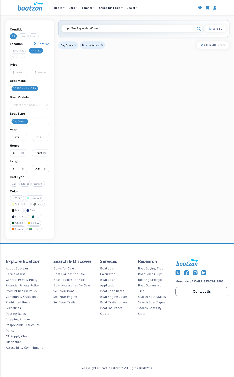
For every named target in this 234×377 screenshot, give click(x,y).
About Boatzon (17, 268)
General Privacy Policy (21, 280)
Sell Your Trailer (65, 302)
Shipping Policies (18, 319)
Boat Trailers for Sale (69, 280)
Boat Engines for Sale (69, 274)
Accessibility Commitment (24, 348)
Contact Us (202, 292)
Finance (87, 7)
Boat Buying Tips (150, 268)
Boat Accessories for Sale (71, 285)
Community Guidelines (22, 297)
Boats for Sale (63, 268)
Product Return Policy (21, 291)
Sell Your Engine (65, 297)
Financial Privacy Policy (22, 285)
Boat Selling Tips (150, 274)
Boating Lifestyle (150, 280)
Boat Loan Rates (112, 291)
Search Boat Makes (152, 297)
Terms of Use (16, 274)
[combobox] (13, 105)
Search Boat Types (151, 302)
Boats (58, 7)
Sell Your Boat (63, 291)
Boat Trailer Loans (113, 302)
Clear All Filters (214, 45)
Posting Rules (16, 314)
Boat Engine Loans (114, 297)
